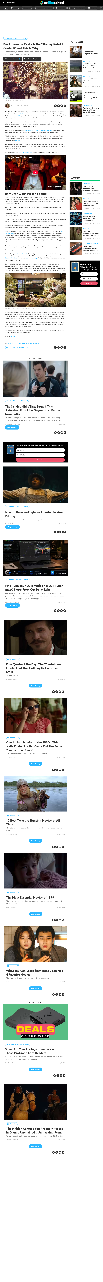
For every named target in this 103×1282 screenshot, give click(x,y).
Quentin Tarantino (11, 258)
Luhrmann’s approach (26, 152)
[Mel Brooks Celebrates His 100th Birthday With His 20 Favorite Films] (76, 233)
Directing (16, 8)
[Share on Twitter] (58, 105)
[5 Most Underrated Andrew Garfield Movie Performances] (35, 1176)
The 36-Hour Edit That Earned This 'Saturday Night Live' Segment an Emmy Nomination (32, 410)
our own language (31, 258)
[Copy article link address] (65, 105)
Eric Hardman (12, 907)
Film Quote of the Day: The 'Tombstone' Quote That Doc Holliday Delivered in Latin (33, 668)
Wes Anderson (56, 256)
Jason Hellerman (13, 679)
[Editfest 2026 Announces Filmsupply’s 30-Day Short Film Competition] (76, 96)
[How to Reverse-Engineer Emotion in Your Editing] (35, 484)
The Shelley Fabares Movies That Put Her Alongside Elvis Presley (90, 204)
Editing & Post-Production (78, 8)
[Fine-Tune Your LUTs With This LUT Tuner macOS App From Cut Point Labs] (35, 558)
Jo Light (10, 523)
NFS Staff (10, 1063)
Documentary (61, 8)
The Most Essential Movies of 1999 (30, 897)
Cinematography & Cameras (44, 8)
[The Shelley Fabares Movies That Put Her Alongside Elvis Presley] (76, 203)
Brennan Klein (12, 757)
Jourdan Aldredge (13, 602)
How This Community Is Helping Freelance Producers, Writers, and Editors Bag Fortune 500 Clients (91, 55)
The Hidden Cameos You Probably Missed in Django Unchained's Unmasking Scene (34, 1130)
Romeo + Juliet (16, 116)
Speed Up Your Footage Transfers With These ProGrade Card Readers (31, 1051)
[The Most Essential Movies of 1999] (35, 871)
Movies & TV (94, 8)
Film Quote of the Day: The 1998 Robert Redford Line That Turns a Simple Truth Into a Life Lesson (91, 68)
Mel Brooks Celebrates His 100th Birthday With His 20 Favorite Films (91, 234)
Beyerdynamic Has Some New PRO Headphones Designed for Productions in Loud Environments (90, 221)
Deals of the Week (19, 1056)
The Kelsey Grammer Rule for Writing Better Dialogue (91, 110)
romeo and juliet (21, 343)
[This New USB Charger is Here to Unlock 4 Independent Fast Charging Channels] (76, 248)
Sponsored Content (13, 424)
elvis (16, 343)
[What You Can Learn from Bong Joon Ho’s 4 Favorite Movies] (35, 944)
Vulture (17, 140)
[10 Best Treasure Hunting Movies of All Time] (35, 794)
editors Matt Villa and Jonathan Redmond (39, 130)
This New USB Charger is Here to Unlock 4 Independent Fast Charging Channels (91, 250)
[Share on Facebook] (55, 105)
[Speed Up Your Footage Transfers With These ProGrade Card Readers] (35, 1022)
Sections (11, 3)
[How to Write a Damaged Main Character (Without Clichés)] (76, 188)
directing (32, 343)
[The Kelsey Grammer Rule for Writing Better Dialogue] (76, 110)
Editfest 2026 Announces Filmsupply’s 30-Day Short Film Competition (91, 98)
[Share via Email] (61, 105)
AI (7, 8)
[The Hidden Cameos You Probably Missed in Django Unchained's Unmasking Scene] (35, 1102)
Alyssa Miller (16, 106)
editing (27, 343)
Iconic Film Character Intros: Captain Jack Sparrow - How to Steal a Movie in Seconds (91, 83)
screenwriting (37, 343)
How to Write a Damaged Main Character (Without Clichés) (90, 189)
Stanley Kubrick (22, 254)
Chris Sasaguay (12, 834)
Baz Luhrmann (24, 114)
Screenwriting (28, 8)
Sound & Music (87, 214)
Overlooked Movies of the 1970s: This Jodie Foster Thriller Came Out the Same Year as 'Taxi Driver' (34, 746)
